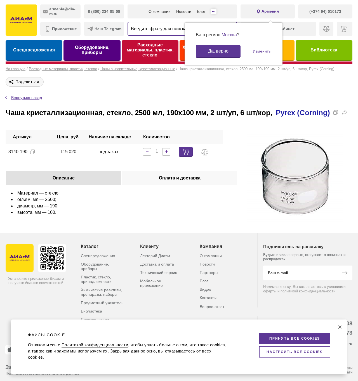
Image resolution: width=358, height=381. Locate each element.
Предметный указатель (102, 302)
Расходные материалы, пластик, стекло (150, 49)
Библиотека (323, 50)
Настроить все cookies (295, 352)
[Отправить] (344, 273)
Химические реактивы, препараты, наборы (101, 292)
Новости (183, 11)
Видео (205, 289)
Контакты (208, 297)
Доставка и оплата (157, 264)
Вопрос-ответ (212, 306)
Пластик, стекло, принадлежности (96, 279)
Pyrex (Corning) (303, 112)
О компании (160, 11)
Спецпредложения (34, 50)
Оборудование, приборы (92, 50)
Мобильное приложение (151, 283)
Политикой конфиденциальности (95, 344)
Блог (201, 11)
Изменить (261, 51)
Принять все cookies (294, 338)
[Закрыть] (340, 327)
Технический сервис (158, 272)
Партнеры (209, 272)
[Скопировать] (335, 112)
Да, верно (218, 51)
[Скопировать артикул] (32, 152)
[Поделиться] (344, 112)
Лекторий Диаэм (155, 256)
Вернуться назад (26, 97)
